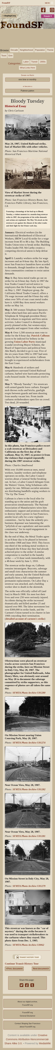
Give (10, 56)
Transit (34, 62)
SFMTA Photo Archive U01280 (29, 692)
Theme (50, 50)
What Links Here (27, 68)
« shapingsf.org (9, 16)
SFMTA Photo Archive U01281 (29, 836)
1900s (43, 62)
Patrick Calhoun (40, 335)
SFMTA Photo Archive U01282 (29, 789)
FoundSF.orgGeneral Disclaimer (27, 1014)
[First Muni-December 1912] (27, 957)
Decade (14, 50)
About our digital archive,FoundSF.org (28, 1003)
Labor (26, 62)
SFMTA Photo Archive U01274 (29, 742)
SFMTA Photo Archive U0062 (28, 944)
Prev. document (15, 969)
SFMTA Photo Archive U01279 (29, 886)
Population (40, 50)
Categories (14, 63)
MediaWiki (45, 1043)
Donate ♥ (48, 16)
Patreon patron (27, 91)
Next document (40, 969)
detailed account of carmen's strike (25, 618)
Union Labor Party (24, 341)
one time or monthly (27, 79)
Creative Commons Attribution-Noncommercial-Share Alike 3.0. (26, 1039)
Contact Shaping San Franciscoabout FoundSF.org (27, 1025)
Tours (3, 56)
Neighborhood (26, 50)
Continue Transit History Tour (22, 963)
